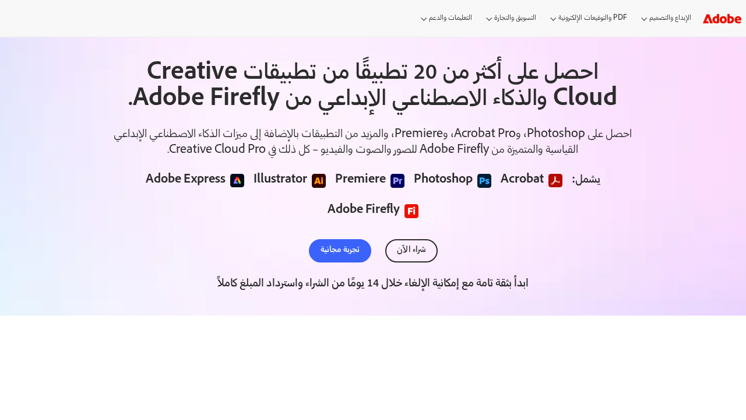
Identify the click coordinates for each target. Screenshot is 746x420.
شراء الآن (411, 250)
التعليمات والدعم (450, 18)
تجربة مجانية (340, 250)
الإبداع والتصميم (670, 18)
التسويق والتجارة (515, 18)
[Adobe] (722, 18)
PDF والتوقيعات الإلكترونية (592, 18)
